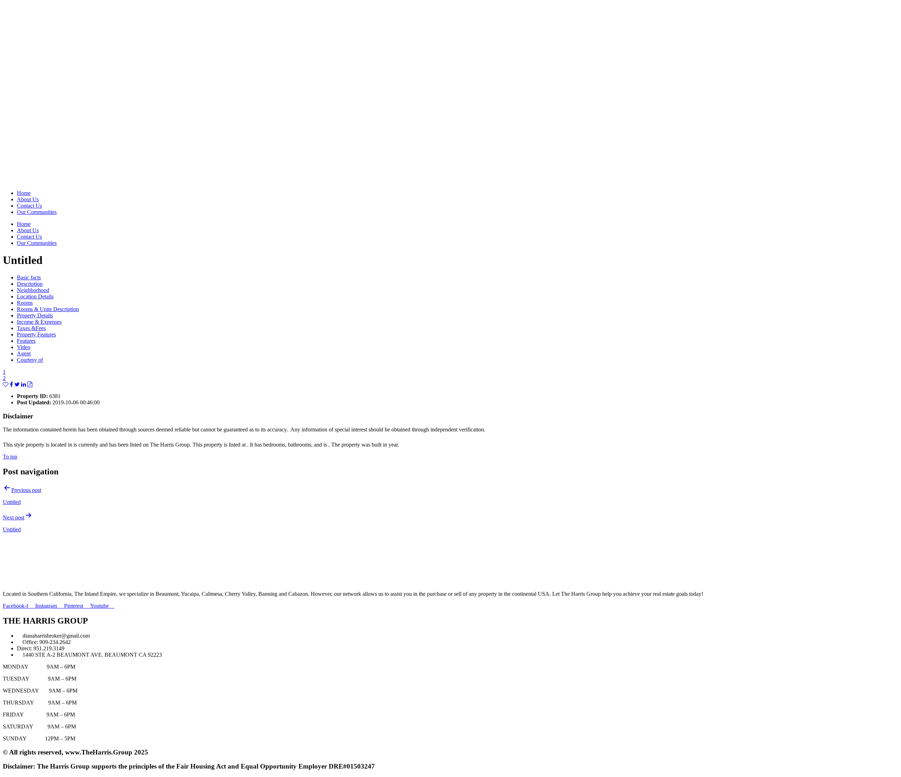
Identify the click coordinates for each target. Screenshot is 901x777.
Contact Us (29, 206)
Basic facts (29, 277)
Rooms (25, 303)
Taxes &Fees (31, 328)
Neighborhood (33, 290)
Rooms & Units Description (48, 309)
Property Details (35, 315)
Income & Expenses (39, 322)
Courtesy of (30, 360)
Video (23, 347)
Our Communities (37, 212)
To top (10, 457)
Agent (24, 353)
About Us (28, 199)
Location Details (35, 296)
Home (24, 193)
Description (30, 284)
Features (26, 341)
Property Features (36, 334)
